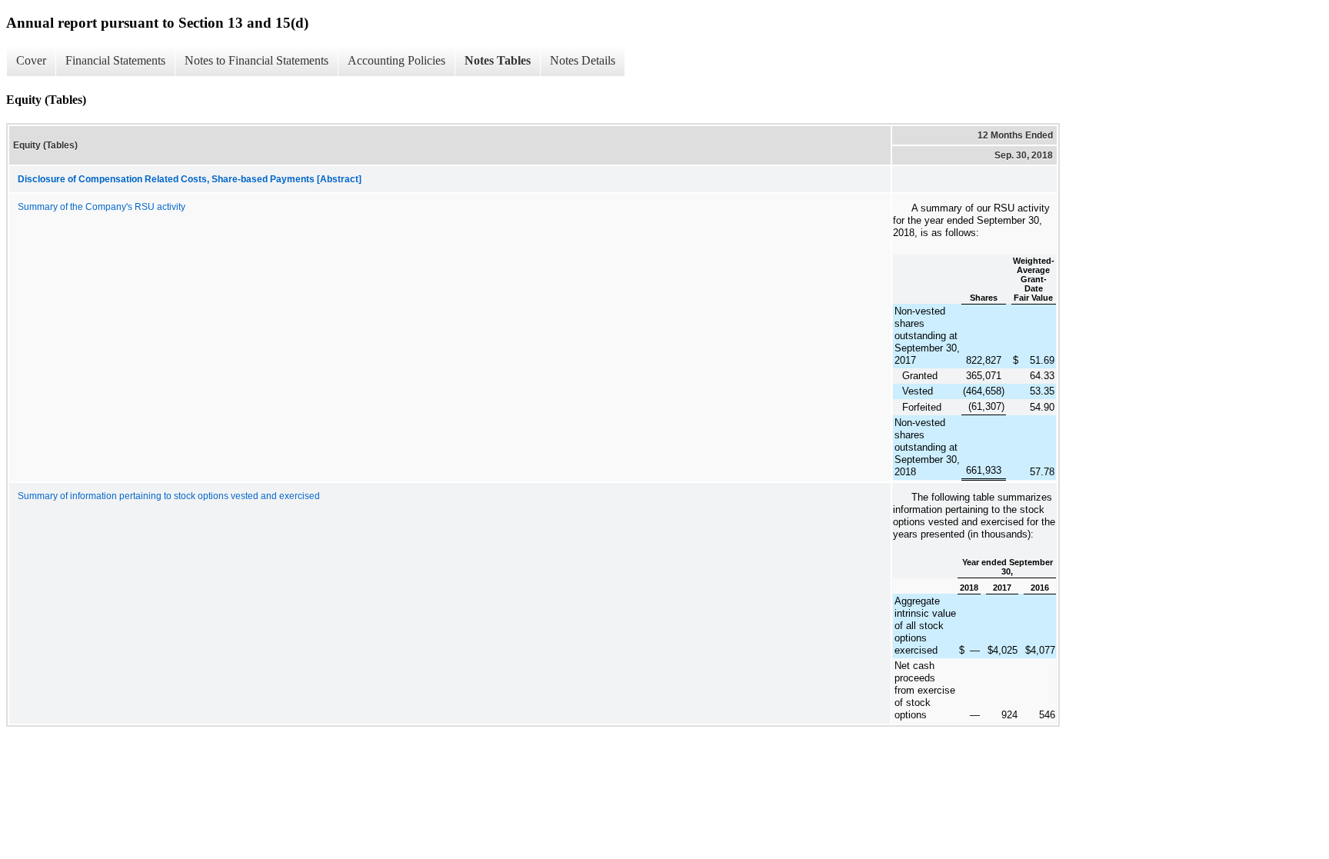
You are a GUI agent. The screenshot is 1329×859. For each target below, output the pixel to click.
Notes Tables (498, 60)
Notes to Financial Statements (256, 60)
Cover (31, 60)
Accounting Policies (396, 60)
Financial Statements (115, 60)
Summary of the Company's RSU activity (101, 206)
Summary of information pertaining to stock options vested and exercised (169, 496)
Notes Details (582, 60)
